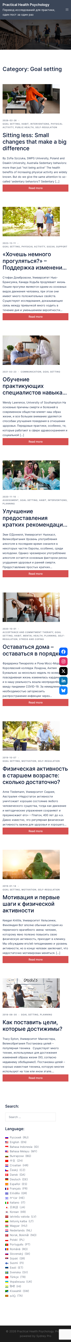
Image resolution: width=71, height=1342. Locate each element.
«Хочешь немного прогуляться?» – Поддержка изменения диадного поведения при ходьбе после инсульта (34, 271)
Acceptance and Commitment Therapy (28, 632)
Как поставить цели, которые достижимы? (32, 1025)
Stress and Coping (31, 639)
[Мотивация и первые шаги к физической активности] (31, 864)
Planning (9, 503)
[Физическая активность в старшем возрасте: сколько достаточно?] (31, 736)
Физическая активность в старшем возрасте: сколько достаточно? (35, 775)
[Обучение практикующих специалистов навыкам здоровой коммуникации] (31, 350)
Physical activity (33, 246)
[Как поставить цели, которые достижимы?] (31, 993)
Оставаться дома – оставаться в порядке (32, 650)
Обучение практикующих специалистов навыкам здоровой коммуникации (35, 392)
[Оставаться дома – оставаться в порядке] (31, 607)
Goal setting (11, 124)
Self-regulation (46, 127)
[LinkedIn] (63, 681)
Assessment (11, 500)
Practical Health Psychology (26, 5)
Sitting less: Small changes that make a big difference (35, 142)
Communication (31, 371)
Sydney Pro (43, 1336)
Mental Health (33, 635)
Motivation (29, 761)
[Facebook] (63, 652)
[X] (63, 671)
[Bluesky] (63, 690)
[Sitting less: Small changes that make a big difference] (31, 99)
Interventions (39, 124)
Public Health (24, 127)
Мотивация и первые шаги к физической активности (31, 904)
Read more (36, 188)
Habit (25, 124)
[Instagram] (63, 661)
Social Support (57, 246)
